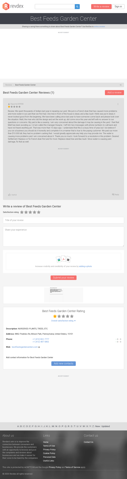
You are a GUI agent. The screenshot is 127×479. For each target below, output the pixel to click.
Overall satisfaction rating (63, 321)
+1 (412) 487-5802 (41, 342)
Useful (14, 195)
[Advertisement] (63, 53)
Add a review (114, 92)
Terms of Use (49, 446)
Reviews (8, 85)
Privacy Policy (49, 449)
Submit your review (63, 277)
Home (45, 442)
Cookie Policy (49, 453)
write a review (99, 27)
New (97, 426)
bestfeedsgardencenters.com (25, 347)
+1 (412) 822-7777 (41, 339)
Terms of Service (72, 467)
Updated (106, 426)
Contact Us (88, 442)
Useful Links (48, 461)
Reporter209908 (17, 104)
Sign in (118, 6)
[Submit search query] (77, 7)
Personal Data (49, 457)
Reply (117, 195)
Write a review (101, 6)
